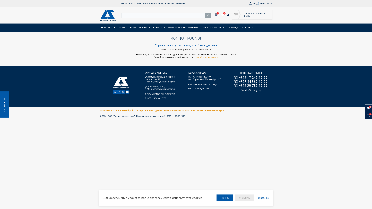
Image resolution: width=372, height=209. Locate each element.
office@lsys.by (254, 90)
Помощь (233, 27)
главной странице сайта (206, 57)
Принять (225, 198)
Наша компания (138, 27)
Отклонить (244, 198)
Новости (157, 27)
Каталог (108, 27)
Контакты (247, 27)
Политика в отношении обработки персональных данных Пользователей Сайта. (145, 110)
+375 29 (253, 85)
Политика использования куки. (207, 110)
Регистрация (266, 3)
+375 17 (253, 77)
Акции (121, 27)
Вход (255, 3)
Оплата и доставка (213, 27)
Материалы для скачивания (183, 27)
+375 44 (253, 81)
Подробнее (262, 198)
